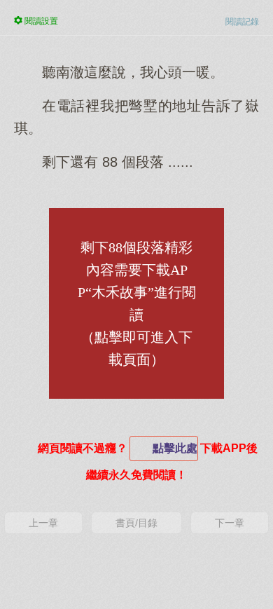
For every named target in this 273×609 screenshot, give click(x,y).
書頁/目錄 (136, 522)
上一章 (43, 522)
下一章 (229, 522)
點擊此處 (175, 448)
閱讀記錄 (242, 22)
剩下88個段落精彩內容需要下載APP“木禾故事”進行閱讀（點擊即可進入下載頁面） (137, 303)
